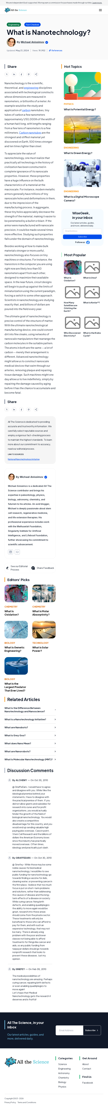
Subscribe (82, 237)
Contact (86, 1068)
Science (62, 1064)
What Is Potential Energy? (80, 109)
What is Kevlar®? (91, 302)
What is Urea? (90, 277)
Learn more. (97, 3)
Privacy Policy (10, 1102)
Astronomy (64, 1073)
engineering (31, 87)
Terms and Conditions (27, 1102)
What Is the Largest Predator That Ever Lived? (15, 687)
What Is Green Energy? (78, 153)
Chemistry (10, 606)
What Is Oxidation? (11, 613)
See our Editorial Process (19, 568)
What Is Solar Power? (40, 649)
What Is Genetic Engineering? (14, 649)
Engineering (71, 147)
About (85, 1064)
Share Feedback (45, 567)
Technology (40, 642)
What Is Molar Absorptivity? (41, 613)
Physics (69, 103)
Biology (9, 642)
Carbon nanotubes (30, 132)
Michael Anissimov (32, 42)
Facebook (87, 1082)
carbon (26, 110)
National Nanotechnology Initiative (24, 459)
